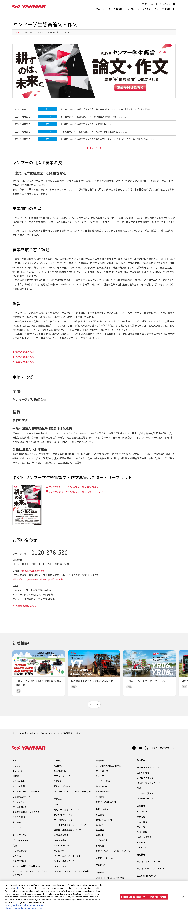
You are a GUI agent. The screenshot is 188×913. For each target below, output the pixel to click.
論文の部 (28, 32)
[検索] (174, 10)
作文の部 (39, 32)
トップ (18, 32)
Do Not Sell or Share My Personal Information (144, 896)
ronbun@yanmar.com (32, 570)
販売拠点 (143, 4)
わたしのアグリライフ (40, 733)
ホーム (15, 733)
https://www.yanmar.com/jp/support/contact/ (37, 579)
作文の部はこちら (24, 357)
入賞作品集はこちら (26, 605)
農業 (24, 733)
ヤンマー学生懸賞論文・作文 (67, 733)
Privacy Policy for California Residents (24, 905)
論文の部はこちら (24, 352)
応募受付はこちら (24, 362)
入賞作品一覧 (53, 32)
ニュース (65, 32)
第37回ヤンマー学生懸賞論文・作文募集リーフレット (77, 491)
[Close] (183, 896)
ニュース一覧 (95, 147)
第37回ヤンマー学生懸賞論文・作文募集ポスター (75, 487)
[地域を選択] (174, 4)
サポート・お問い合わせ (160, 4)
